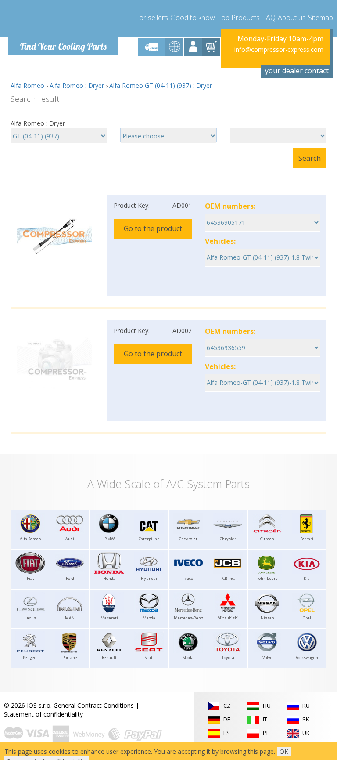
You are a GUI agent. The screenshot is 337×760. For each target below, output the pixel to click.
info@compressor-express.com (278, 49)
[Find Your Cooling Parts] (63, 20)
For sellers (151, 17)
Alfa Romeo (27, 85)
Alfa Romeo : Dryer (77, 85)
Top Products (238, 17)
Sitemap (320, 17)
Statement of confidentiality (43, 714)
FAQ (269, 17)
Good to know (192, 17)
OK (284, 751)
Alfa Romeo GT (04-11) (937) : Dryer (160, 85)
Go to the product (153, 228)
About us (292, 17)
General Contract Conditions (94, 705)
